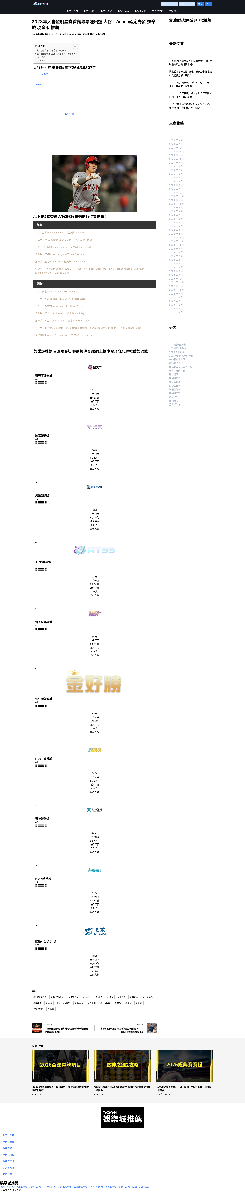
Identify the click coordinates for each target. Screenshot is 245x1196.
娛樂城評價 (140, 11)
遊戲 (118, 1003)
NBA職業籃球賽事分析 (180, 367)
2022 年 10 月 (176, 289)
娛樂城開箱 (123, 11)
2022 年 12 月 (176, 282)
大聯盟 (44, 74)
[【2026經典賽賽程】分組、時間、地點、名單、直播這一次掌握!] (184, 1066)
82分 (94, 893)
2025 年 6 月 (176, 173)
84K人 (94, 908)
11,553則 (94, 397)
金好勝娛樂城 (43, 699)
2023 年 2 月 (176, 275)
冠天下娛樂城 (43, 375)
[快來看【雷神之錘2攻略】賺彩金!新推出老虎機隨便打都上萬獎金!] (122, 1066)
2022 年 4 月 (176, 312)
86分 (94, 510)
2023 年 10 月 (176, 245)
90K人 (94, 651)
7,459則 (94, 720)
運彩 (139, 1003)
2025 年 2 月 (176, 189)
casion (87, 997)
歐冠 (49, 1003)
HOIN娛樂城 (43, 878)
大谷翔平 (37, 85)
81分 (94, 713)
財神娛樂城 (42, 819)
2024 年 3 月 (176, 230)
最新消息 (93, 34)
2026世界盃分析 (177, 344)
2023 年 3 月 (176, 271)
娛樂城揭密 (106, 11)
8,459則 (94, 900)
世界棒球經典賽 (177, 370)
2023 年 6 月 (176, 260)
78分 (94, 833)
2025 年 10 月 (176, 159)
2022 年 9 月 (176, 293)
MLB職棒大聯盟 (75, 34)
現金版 (79, 1003)
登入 (200, 4)
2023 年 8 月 (176, 252)
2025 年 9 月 (176, 162)
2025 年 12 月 (176, 151)
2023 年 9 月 (176, 248)
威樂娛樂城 (42, 495)
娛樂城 (37, 1003)
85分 (94, 636)
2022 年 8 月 (176, 297)
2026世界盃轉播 (177, 348)
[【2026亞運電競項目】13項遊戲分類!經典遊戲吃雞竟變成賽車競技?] (60, 1066)
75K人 (94, 591)
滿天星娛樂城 (43, 622)
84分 (94, 773)
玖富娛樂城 (42, 435)
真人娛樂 (105, 1003)
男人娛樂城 (157, 11)
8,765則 (94, 780)
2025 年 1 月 (175, 192)
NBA (110, 997)
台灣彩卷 (148, 997)
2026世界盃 (39, 997)
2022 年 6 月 (176, 304)
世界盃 (121, 997)
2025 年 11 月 (176, 155)
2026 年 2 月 (176, 144)
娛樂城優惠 (89, 11)
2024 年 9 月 (176, 207)
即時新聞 (85, 34)
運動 (128, 1003)
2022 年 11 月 (176, 286)
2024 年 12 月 (176, 196)
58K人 (94, 848)
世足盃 (134, 997)
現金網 (92, 1003)
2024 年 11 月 (176, 200)
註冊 (208, 4)
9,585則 (94, 644)
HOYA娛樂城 (43, 759)
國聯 (43, 60)
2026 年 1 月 (175, 147)
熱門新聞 (101, 34)
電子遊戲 (38, 1009)
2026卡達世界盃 (177, 352)
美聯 (43, 57)
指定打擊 (69, 114)
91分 (94, 390)
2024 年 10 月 (176, 203)
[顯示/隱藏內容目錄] (74, 46)
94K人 (94, 525)
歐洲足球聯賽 (63, 1003)
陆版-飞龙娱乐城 (45, 941)
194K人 (94, 970)
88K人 (94, 788)
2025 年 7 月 (176, 170)
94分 (94, 576)
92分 (94, 955)
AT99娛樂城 (43, 562)
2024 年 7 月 (176, 215)
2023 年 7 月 (176, 256)
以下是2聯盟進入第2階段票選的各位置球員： (57, 54)
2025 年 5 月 (176, 177)
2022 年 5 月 (176, 308)
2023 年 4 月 (176, 267)
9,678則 (94, 840)
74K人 (94, 728)
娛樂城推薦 (72, 11)
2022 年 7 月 (176, 301)
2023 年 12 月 (176, 237)
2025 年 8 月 (176, 166)
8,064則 (94, 584)
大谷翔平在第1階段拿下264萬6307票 (53, 50)
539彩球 (73, 997)
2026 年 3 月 (176, 140)
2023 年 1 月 (175, 278)
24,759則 (94, 963)
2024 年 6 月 (176, 218)
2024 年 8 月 (176, 211)
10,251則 (94, 517)
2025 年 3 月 (176, 185)
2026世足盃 (57, 997)
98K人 (94, 405)
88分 (94, 450)
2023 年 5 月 (176, 263)
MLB (99, 997)
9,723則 (94, 457)
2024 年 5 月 (176, 222)
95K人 (94, 465)
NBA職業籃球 (176, 363)
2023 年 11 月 (176, 241)
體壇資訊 (173, 11)
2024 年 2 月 (176, 233)
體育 (51, 1009)
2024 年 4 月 (176, 226)
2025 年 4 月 (176, 181)
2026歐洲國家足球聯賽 (181, 355)
